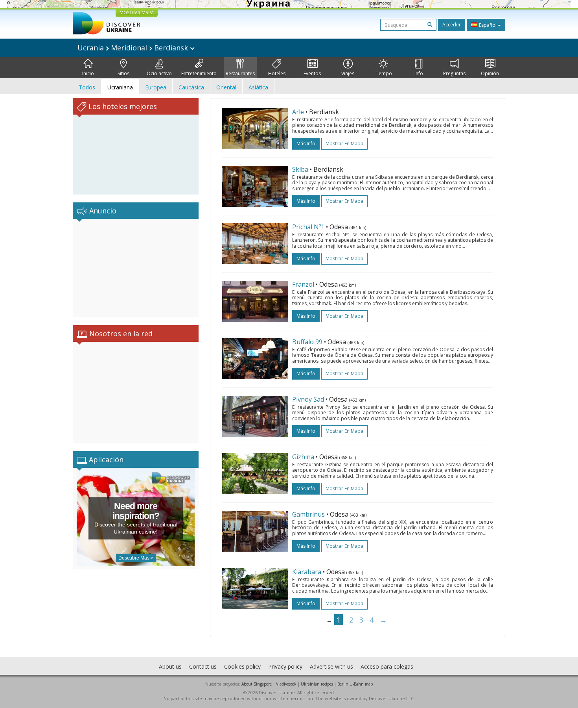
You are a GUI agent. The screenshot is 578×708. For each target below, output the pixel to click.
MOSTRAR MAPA (137, 12)
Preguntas (454, 73)
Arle (298, 111)
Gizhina (303, 456)
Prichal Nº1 (308, 226)
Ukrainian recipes (317, 684)
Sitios (123, 73)
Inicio (88, 73)
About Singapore (256, 684)
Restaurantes (240, 73)
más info (305, 143)
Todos (87, 87)
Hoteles (276, 73)
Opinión (490, 73)
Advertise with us (331, 666)
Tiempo (383, 73)
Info (418, 73)
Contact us (203, 666)
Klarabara (306, 571)
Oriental (226, 87)
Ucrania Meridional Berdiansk (133, 47)
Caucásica (191, 87)
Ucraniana (120, 87)
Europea (155, 87)
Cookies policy (242, 666)
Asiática (258, 87)
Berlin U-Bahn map (355, 684)
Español (488, 25)
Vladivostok (286, 684)
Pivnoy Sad (308, 399)
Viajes (347, 73)
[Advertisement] (136, 268)
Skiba (300, 169)
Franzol (303, 284)
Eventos (312, 73)
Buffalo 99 (307, 341)
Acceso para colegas (387, 666)
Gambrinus (308, 514)
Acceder (451, 24)
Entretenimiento (199, 73)
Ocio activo (159, 73)
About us (170, 666)
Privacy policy (285, 666)
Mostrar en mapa (344, 143)
